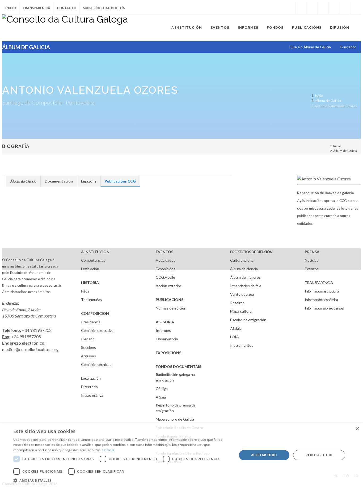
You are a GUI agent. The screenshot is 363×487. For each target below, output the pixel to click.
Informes (163, 330)
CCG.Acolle (165, 277)
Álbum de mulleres (245, 277)
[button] (121, 480)
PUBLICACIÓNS (169, 299)
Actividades (165, 260)
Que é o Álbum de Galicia (310, 47)
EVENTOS (164, 251)
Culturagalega (242, 260)
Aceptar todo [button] (264, 455)
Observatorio (167, 339)
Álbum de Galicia (328, 101)
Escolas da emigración (248, 319)
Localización (91, 378)
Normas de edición (171, 308)
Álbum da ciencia (244, 268)
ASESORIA (165, 322)
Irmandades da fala (245, 285)
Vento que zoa (242, 294)
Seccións (88, 347)
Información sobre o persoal (324, 308)
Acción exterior (168, 285)
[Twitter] (312, 8)
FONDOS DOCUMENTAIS (178, 366)
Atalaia (236, 328)
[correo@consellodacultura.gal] (355, 8)
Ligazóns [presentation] (88, 181)
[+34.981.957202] (344, 8)
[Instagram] (290, 8)
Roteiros (237, 302)
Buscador (348, 47)
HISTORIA (90, 282)
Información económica (321, 299)
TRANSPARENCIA (319, 282)
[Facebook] (301, 8)
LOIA (234, 336)
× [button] (357, 429)
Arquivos (88, 356)
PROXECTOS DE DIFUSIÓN (251, 251)
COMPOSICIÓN (95, 313)
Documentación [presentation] (59, 181)
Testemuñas (91, 299)
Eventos (312, 268)
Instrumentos (241, 345)
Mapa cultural (241, 311)
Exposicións (165, 268)
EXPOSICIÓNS (168, 352)
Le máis (108, 450)
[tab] (23, 181)
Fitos (85, 291)
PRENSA (312, 251)
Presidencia (90, 322)
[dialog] (181, 455)
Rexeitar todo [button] (319, 455)
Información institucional (322, 291)
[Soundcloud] (323, 8)
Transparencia (36, 8)
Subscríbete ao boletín (104, 8)
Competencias (93, 260)
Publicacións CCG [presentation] (120, 181)
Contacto (66, 8)
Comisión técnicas (96, 364)
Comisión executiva (97, 330)
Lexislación (90, 268)
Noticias (311, 260)
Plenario (88, 339)
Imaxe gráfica (92, 395)
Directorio (89, 386)
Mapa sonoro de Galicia (175, 419)
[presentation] (23, 181)
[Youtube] (333, 8)
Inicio (10, 8)
